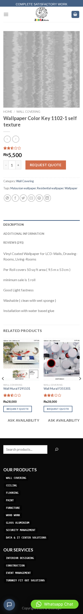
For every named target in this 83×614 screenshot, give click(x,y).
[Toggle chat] (9, 604)
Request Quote (45, 165)
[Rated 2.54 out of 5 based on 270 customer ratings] (41, 148)
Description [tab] (13, 224)
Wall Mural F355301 (57, 388)
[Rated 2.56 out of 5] (12, 395)
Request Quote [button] (18, 408)
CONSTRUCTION (15, 565)
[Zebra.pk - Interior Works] (41, 14)
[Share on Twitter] (23, 198)
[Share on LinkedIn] (47, 198)
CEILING (11, 485)
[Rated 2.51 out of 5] (53, 395)
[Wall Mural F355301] (62, 359)
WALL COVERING (16, 478)
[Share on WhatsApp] (7, 198)
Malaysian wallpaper (23, 188)
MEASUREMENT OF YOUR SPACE (41, 5)
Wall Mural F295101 (16, 388)
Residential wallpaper (50, 188)
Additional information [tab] (23, 233)
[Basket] (75, 14)
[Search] (57, 449)
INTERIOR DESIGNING (20, 558)
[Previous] (3, 387)
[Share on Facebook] (15, 198)
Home (7, 111)
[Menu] (6, 14)
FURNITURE (13, 507)
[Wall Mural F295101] (21, 359)
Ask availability (23, 420)
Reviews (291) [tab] (13, 242)
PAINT (10, 500)
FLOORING (12, 493)
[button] (55, 604)
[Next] (80, 387)
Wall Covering (28, 111)
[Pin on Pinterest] (39, 198)
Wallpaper (71, 188)
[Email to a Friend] (31, 198)
